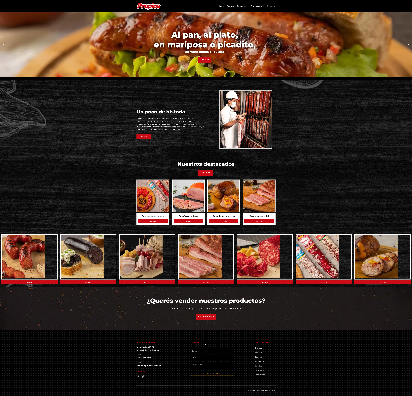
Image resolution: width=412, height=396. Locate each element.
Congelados (259, 375)
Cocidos (258, 357)
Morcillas (258, 353)
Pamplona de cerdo (224, 216)
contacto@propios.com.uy (148, 366)
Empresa (230, 6)
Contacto (271, 6)
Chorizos (258, 348)
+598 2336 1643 (143, 357)
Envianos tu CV (257, 6)
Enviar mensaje (206, 316)
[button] (206, 74)
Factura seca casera (153, 216)
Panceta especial (259, 216)
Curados (258, 366)
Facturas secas (260, 370)
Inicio (221, 6)
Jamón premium (188, 216)
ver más (200, 55)
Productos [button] (241, 6)
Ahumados (259, 361)
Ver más (153, 221)
